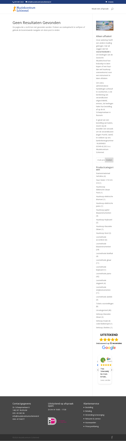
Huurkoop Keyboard (104, 219)
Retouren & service (93, 419)
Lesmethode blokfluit (104, 253)
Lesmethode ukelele (104, 297)
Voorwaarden (90, 422)
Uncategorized (102, 310)
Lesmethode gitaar (103, 260)
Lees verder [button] (105, 380)
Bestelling (89, 407)
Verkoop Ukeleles (103, 327)
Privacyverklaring (92, 426)
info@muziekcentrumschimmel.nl (26, 416)
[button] (111, 370)
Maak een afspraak (100, 9)
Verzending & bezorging (94, 415)
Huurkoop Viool (102, 233)
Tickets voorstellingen (104, 303)
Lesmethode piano (103, 273)
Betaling (88, 411)
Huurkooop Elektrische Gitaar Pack (103, 190)
